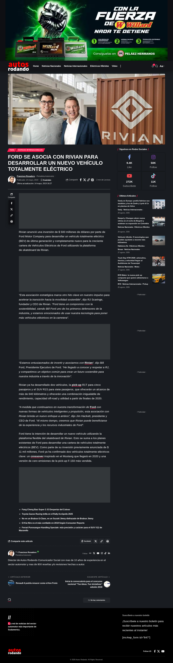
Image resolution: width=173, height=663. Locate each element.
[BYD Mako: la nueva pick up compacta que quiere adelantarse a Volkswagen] (158, 278)
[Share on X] (84, 180)
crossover (37, 456)
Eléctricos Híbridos (142, 227)
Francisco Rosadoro (26, 176)
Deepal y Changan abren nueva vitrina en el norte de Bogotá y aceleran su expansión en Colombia (133, 220)
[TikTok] (105, 553)
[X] (94, 553)
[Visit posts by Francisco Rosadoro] (12, 180)
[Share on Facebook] (80, 180)
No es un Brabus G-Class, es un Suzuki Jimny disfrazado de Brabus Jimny (57, 518)
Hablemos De (123, 246)
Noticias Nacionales (125, 227)
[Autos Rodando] (18, 66)
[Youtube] (129, 181)
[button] (120, 66)
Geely (120, 210)
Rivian (89, 362)
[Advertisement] (64, 211)
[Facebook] (129, 162)
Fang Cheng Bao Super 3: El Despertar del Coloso (46, 509)
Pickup (145, 284)
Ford (12, 150)
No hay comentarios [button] (98, 600)
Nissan (120, 249)
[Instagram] (102, 553)
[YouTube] (98, 553)
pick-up (76, 384)
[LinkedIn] (109, 553)
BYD (119, 284)
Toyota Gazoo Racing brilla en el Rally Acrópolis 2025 (47, 514)
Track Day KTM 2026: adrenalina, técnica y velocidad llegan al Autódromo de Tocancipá (132, 260)
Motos (136, 267)
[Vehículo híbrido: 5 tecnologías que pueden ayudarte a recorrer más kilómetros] (158, 240)
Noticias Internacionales (30, 150)
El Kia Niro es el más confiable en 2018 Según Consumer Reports (53, 523)
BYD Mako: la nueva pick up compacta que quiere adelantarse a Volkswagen (133, 277)
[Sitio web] (90, 553)
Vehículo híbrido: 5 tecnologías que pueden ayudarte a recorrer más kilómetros (133, 239)
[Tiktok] (153, 181)
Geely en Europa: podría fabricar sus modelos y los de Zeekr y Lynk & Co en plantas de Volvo (134, 203)
